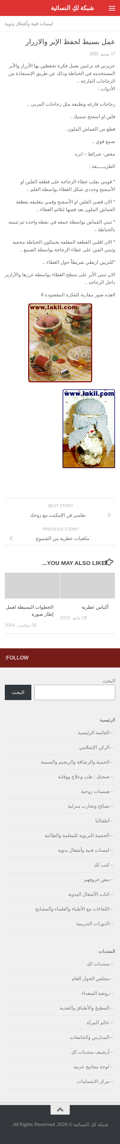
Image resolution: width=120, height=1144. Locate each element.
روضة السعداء (95, 993)
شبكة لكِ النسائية (72, 7)
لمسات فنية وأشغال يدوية (29, 23)
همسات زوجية (95, 791)
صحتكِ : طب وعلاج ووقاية (83, 776)
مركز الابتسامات (93, 1081)
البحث (109, 680)
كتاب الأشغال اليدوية (88, 894)
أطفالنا (102, 820)
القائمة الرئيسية (93, 732)
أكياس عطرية (95, 607)
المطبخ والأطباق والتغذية (84, 1008)
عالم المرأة (98, 1022)
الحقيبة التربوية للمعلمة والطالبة (77, 835)
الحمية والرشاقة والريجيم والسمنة (75, 762)
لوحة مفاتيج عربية (91, 1066)
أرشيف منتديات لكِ (90, 1052)
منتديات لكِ (98, 963)
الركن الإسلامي (94, 747)
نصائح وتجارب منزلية (88, 806)
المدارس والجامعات (89, 1037)
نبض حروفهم (96, 879)
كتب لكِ (101, 864)
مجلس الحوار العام (90, 978)
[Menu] (112, 8)
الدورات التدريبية (92, 923)
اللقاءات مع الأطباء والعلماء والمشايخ (72, 908)
